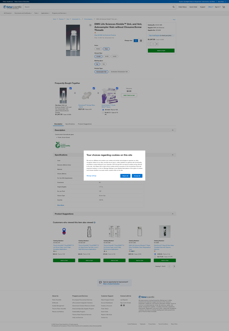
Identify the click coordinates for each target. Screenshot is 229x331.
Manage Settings (91, 176)
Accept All (137, 176)
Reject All (125, 176)
